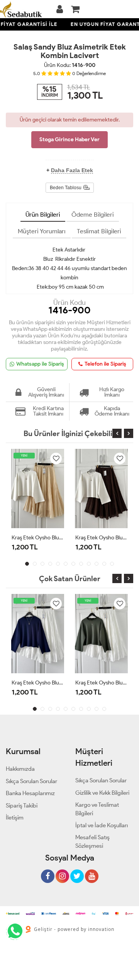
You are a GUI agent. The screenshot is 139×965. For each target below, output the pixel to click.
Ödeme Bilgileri (92, 214)
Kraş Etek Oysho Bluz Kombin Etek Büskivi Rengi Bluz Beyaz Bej (38, 537)
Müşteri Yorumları (42, 231)
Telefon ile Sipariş (105, 364)
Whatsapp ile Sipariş (40, 364)
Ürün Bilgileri (42, 214)
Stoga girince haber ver (69, 139)
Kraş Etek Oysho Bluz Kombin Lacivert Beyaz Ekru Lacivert (38, 682)
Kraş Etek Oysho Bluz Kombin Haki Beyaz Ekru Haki (101, 682)
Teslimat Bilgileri (99, 231)
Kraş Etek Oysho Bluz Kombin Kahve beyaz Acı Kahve (101, 537)
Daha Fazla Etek (72, 170)
